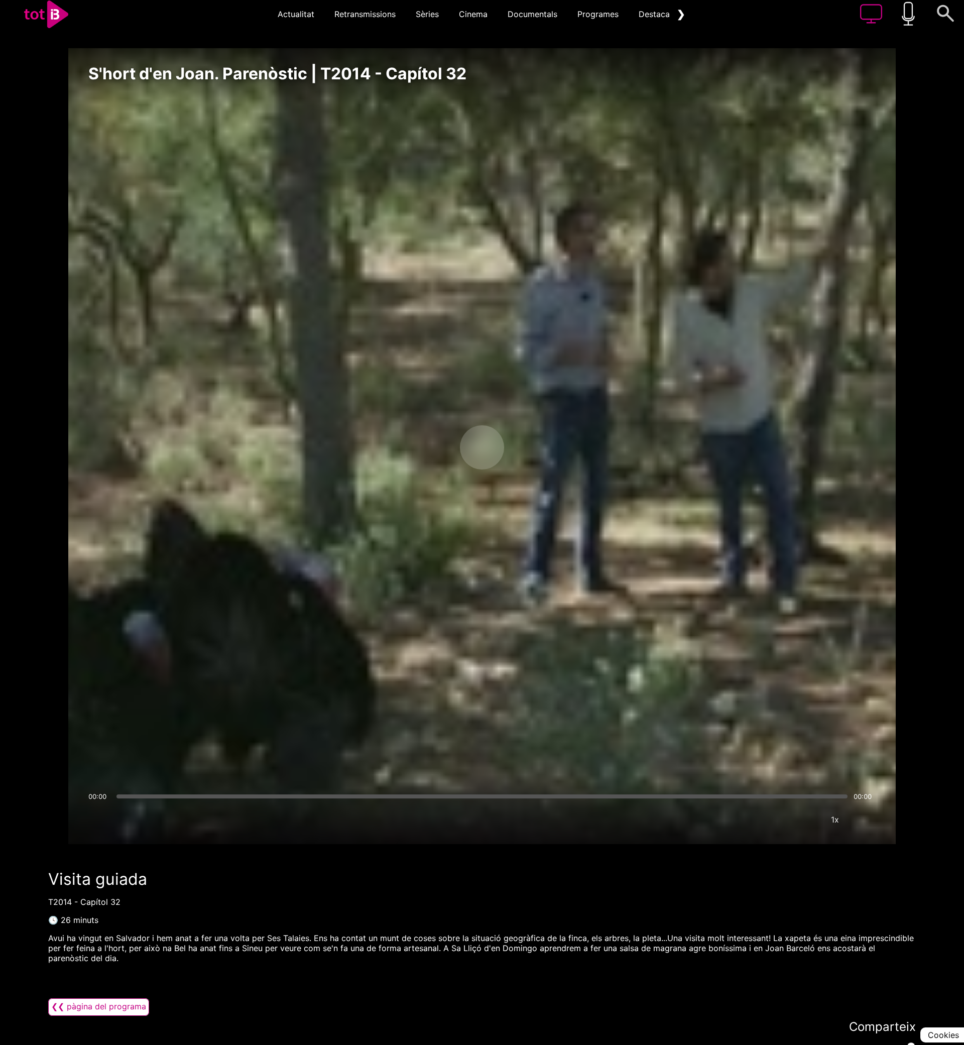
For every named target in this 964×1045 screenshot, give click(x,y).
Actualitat (296, 14)
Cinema (473, 14)
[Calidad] (804, 819)
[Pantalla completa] (865, 819)
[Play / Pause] (482, 447)
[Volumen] (98, 819)
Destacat (656, 14)
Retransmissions (365, 14)
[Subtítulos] (774, 819)
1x (835, 820)
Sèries (427, 14)
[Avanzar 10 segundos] (534, 447)
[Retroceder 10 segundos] (429, 447)
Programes (598, 14)
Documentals (532, 14)
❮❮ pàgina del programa (98, 1006)
